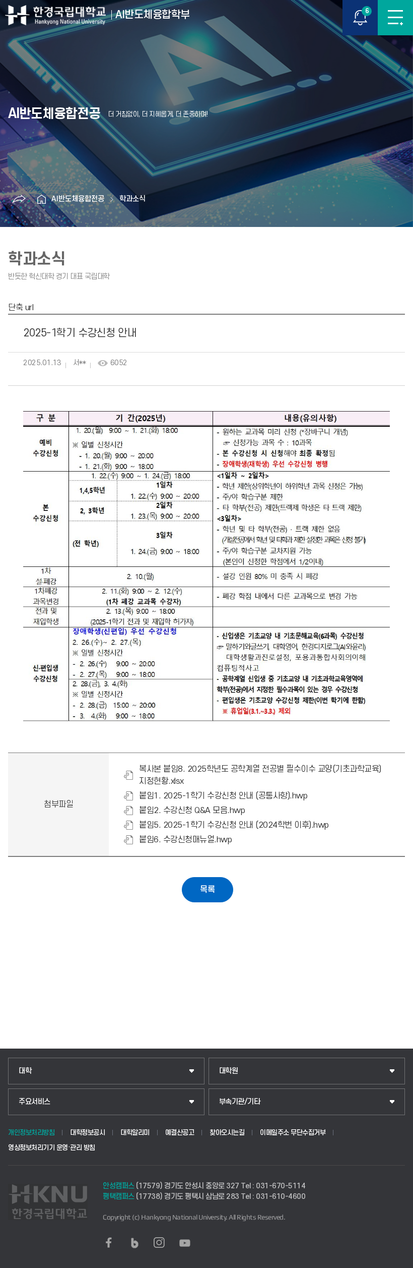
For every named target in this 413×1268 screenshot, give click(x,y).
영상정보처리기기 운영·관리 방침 (51, 1147)
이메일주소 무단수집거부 (292, 1132)
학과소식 (132, 199)
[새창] (109, 1243)
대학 (25, 1071)
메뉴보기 (395, 17)
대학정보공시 (87, 1132)
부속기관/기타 (239, 1102)
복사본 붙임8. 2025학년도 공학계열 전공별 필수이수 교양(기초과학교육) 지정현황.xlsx (260, 775)
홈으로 (41, 199)
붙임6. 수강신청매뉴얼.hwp (185, 839)
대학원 (228, 1071)
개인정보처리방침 (31, 1132)
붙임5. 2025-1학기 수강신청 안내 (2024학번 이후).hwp (234, 825)
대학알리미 (135, 1132)
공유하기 (18, 199)
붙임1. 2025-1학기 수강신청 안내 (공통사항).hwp (223, 795)
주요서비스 (34, 1102)
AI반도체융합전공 (77, 199)
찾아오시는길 (227, 1132)
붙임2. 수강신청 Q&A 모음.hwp (192, 810)
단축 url (20, 307)
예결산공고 (179, 1132)
